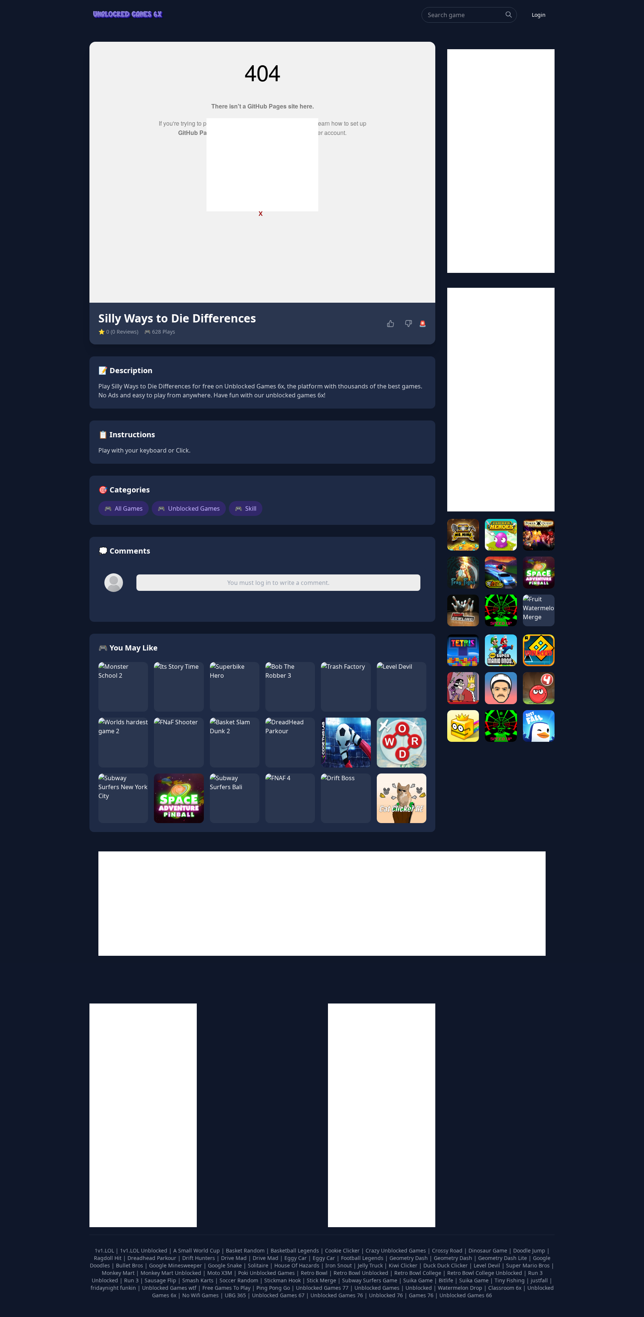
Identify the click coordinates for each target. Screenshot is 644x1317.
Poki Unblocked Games (267, 1272)
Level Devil (488, 1265)
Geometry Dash (409, 1257)
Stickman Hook (283, 1280)
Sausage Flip (161, 1280)
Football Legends (363, 1257)
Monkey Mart (119, 1272)
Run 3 (132, 1280)
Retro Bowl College (418, 1272)
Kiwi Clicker (404, 1265)
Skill (245, 508)
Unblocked (419, 1287)
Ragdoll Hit (108, 1257)
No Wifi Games (200, 1295)
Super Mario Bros (528, 1265)
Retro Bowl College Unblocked (485, 1272)
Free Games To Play (227, 1287)
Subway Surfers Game (370, 1280)
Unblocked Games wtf (170, 1287)
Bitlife (447, 1280)
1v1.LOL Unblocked (144, 1250)
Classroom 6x (504, 1287)
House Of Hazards (297, 1265)
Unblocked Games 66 (465, 1295)
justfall (540, 1280)
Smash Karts (198, 1280)
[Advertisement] (262, 164)
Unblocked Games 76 (336, 1295)
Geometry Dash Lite (503, 1257)
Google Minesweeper (176, 1265)
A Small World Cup (197, 1250)
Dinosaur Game (488, 1250)
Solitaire (259, 1265)
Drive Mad (234, 1257)
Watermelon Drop (461, 1287)
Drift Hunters (199, 1257)
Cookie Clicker (343, 1250)
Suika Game (418, 1280)
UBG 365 (235, 1295)
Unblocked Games (189, 508)
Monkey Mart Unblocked (172, 1272)
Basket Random (246, 1250)
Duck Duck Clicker (446, 1265)
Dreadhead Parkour (152, 1257)
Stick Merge (322, 1280)
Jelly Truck (371, 1265)
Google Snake (225, 1265)
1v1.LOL (105, 1250)
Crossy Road (448, 1250)
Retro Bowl (315, 1272)
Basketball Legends (296, 1250)
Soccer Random (240, 1280)
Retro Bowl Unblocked (362, 1272)
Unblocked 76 (386, 1295)
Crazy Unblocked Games (396, 1250)
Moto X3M (220, 1272)
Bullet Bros (130, 1265)
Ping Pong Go (273, 1287)
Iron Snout (339, 1265)
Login (539, 14)
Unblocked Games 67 (278, 1295)
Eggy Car (296, 1257)
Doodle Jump (530, 1250)
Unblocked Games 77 (323, 1287)
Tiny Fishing (510, 1280)
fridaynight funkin (114, 1287)
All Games (123, 508)
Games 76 (421, 1295)
